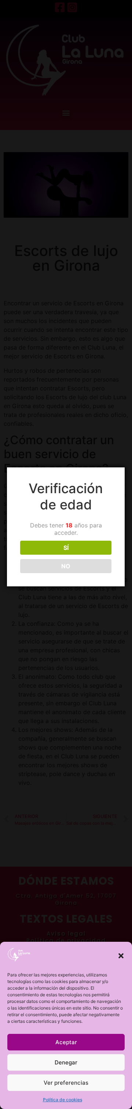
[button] (121, 955)
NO (65, 566)
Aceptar (66, 1042)
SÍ (66, 547)
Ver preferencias (66, 1082)
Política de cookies (62, 1099)
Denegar (66, 1062)
